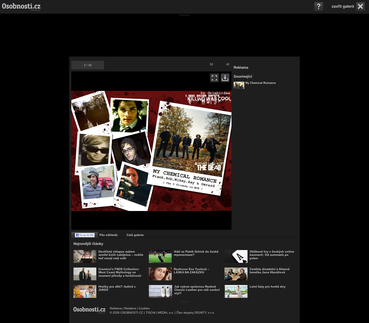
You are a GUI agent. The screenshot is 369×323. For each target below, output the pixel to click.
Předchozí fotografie (111, 150)
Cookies (144, 308)
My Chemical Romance (260, 82)
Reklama (116, 308)
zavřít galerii (343, 6)
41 (227, 64)
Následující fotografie (191, 150)
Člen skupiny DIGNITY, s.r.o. (195, 312)
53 (211, 64)
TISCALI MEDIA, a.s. (160, 312)
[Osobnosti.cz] (21, 7)
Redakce (130, 308)
